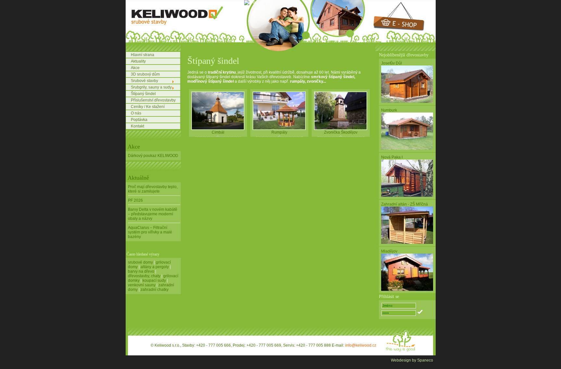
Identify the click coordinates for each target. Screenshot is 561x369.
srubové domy (140, 262)
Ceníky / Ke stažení (148, 106)
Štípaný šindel (143, 93)
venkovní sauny (142, 285)
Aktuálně (138, 177)
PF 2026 (135, 200)
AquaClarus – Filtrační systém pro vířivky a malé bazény (150, 232)
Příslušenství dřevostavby (153, 100)
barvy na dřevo (141, 271)
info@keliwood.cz (360, 345)
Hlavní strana (142, 55)
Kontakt (137, 126)
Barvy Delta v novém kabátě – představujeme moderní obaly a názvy (152, 214)
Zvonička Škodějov (340, 132)
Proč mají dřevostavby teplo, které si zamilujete (153, 189)
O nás (136, 113)
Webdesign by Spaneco (412, 360)
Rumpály (279, 132)
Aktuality (138, 61)
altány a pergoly (155, 267)
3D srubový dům (145, 74)
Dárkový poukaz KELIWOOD (153, 155)
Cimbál (218, 132)
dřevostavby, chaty (144, 276)
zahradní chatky (154, 289)
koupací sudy (154, 280)
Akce (135, 67)
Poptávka (139, 119)
